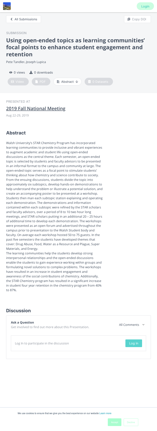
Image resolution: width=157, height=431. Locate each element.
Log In (133, 343)
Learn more (105, 413)
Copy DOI (139, 19)
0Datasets (100, 82)
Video (20, 82)
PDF (43, 82)
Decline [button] (131, 422)
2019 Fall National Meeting (35, 108)
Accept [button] (114, 422)
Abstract (67, 82)
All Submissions (26, 19)
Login (145, 6)
